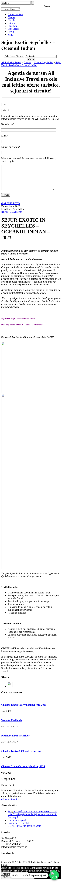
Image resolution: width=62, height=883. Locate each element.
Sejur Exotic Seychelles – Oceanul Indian (31, 64)
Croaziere (12, 26)
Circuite (12, 20)
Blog (10, 34)
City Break (13, 28)
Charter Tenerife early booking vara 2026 (23, 704)
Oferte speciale (15, 14)
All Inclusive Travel (11, 62)
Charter (11, 17)
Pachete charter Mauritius (15, 735)
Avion (11, 31)
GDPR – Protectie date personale (24, 825)
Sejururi (12, 23)
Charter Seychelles (43, 62)
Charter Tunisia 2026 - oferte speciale (21, 751)
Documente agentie (17, 820)
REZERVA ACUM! (11, 212)
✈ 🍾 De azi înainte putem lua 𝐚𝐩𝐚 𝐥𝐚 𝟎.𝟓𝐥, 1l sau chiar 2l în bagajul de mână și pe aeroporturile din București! (32, 814)
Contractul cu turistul (18, 823)
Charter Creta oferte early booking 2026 (23, 766)
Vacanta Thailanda (11, 720)
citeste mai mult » (10, 799)
